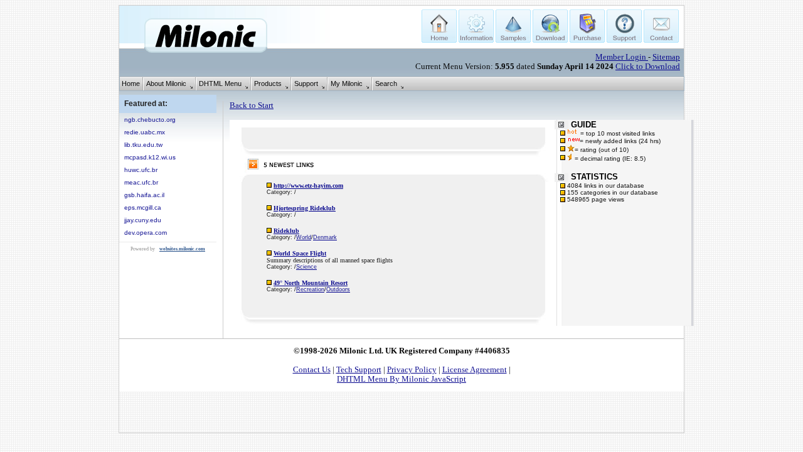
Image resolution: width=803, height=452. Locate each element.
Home (131, 83)
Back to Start (252, 105)
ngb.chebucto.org (150, 119)
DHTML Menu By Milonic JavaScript (401, 379)
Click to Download (647, 66)
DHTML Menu (220, 83)
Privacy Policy (412, 369)
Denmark (325, 237)
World (303, 237)
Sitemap (666, 57)
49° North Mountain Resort (311, 282)
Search (386, 83)
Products (268, 83)
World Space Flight (300, 253)
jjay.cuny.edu (142, 220)
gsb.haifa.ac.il (144, 194)
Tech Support (358, 369)
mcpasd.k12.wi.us (150, 157)
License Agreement (474, 369)
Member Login (621, 57)
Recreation (310, 289)
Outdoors (338, 289)
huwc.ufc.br (140, 169)
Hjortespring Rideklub (305, 208)
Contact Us (312, 369)
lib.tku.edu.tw (143, 144)
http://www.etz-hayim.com (308, 185)
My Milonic (347, 83)
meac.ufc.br (141, 182)
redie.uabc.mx (144, 132)
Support (306, 83)
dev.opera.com (145, 232)
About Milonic (166, 83)
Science (306, 267)
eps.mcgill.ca (142, 207)
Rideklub (286, 230)
